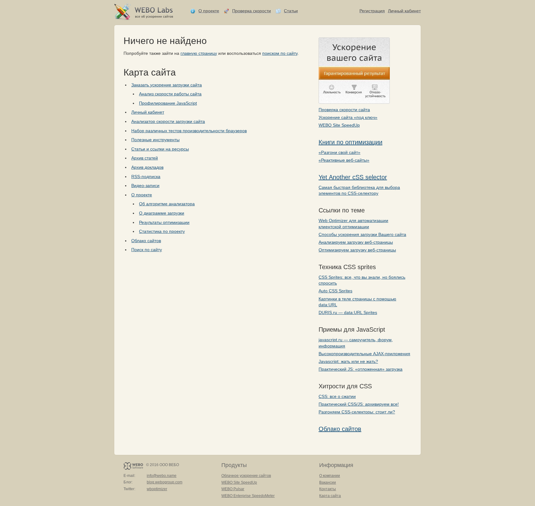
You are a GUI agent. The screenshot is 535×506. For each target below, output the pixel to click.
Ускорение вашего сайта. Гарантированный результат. (354, 70)
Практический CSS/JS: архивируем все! (359, 404)
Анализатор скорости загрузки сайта (168, 121)
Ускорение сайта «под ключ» (348, 117)
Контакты (327, 489)
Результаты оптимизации (164, 222)
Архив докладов (147, 167)
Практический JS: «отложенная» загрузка (360, 369)
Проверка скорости (251, 10)
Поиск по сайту (146, 249)
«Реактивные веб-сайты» (344, 160)
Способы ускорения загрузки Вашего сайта (362, 234)
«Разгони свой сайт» (339, 152)
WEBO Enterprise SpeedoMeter (248, 496)
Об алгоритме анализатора (167, 203)
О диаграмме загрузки (161, 213)
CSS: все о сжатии (337, 396)
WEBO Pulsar (232, 489)
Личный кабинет (404, 10)
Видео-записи (145, 185)
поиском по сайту (280, 53)
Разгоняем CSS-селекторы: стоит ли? (357, 411)
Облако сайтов (340, 428)
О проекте (208, 10)
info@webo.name (161, 475)
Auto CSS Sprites (335, 290)
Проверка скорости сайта (344, 109)
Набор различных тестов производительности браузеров (189, 130)
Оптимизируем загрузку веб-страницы (357, 249)
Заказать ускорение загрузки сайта (166, 84)
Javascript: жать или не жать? (348, 361)
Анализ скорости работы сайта (170, 93)
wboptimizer (157, 489)
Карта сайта (330, 496)
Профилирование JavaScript (168, 103)
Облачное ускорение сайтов (246, 475)
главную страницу (199, 53)
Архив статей (144, 157)
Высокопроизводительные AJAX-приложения (364, 353)
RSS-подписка (145, 176)
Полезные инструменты (155, 139)
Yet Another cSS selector (353, 177)
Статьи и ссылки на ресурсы (160, 148)
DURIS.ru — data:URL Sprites (348, 312)
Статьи (291, 10)
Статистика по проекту (162, 231)
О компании (329, 475)
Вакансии (327, 482)
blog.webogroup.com (164, 482)
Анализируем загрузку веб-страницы (356, 242)
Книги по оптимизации (350, 142)
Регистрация (372, 10)
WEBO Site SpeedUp (339, 125)
